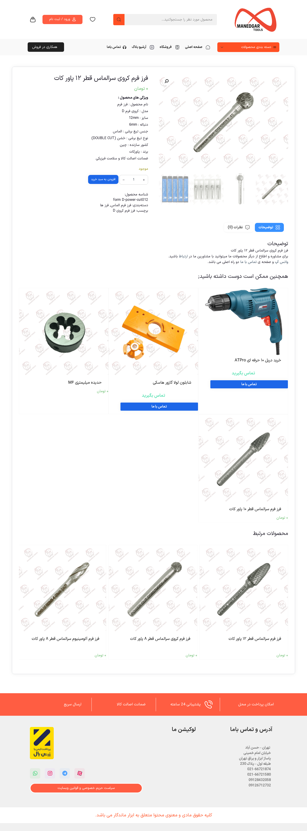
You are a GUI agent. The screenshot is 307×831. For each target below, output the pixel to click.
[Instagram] (50, 773)
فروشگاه (166, 47)
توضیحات (265, 227)
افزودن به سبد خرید (103, 179)
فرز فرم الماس (121, 205)
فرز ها (104, 205)
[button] (166, 81)
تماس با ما (248, 262)
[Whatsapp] (35, 773)
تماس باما (114, 47)
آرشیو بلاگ (139, 47)
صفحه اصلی (193, 47)
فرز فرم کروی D (124, 210)
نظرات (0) (235, 227)
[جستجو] (119, 19)
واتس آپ (281, 262)
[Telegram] (65, 773)
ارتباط (184, 256)
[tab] (269, 227)
